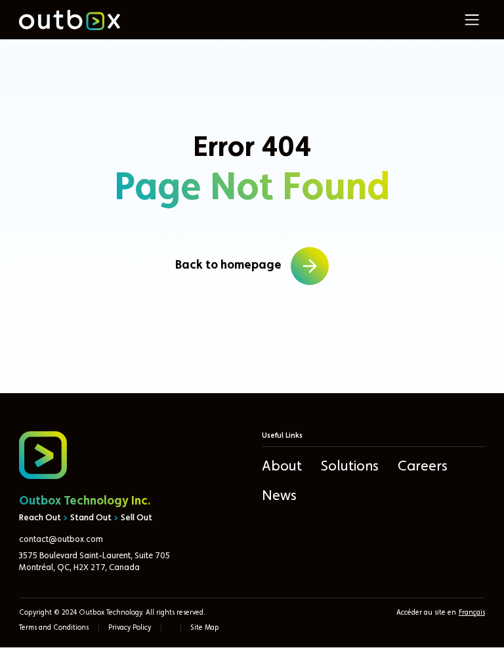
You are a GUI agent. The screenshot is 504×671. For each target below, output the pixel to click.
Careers (423, 466)
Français (472, 613)
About (282, 466)
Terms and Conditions (54, 628)
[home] (69, 20)
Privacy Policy (129, 628)
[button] (471, 19)
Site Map (204, 628)
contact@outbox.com (61, 539)
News (279, 496)
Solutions (350, 466)
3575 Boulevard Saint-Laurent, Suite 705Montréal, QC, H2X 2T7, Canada (94, 562)
